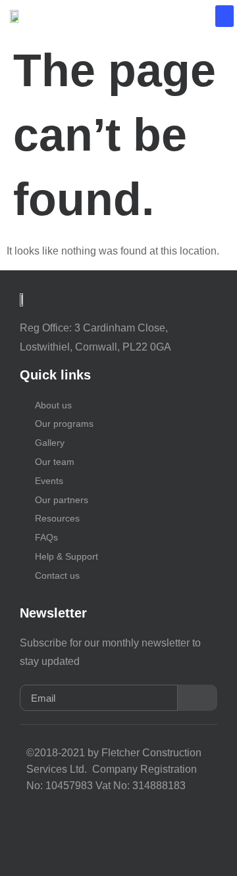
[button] (224, 16)
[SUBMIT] (197, 698)
